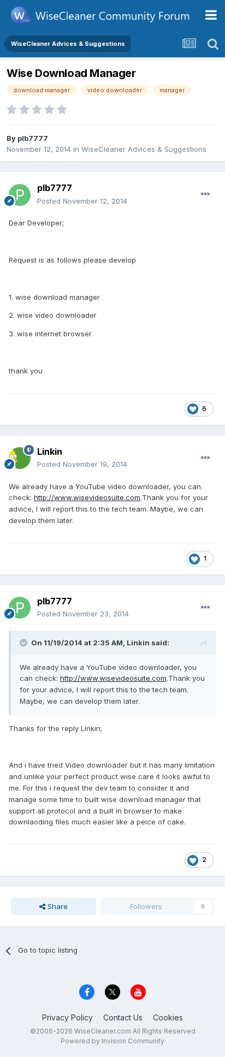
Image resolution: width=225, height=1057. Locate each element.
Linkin (49, 451)
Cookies (168, 1017)
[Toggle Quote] (24, 642)
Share (56, 906)
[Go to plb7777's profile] (20, 195)
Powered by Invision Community (112, 1041)
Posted (82, 201)
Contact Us (123, 1017)
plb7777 (32, 138)
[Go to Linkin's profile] (20, 458)
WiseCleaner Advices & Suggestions (143, 149)
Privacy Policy (67, 1017)
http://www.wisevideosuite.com (87, 497)
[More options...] (205, 194)
